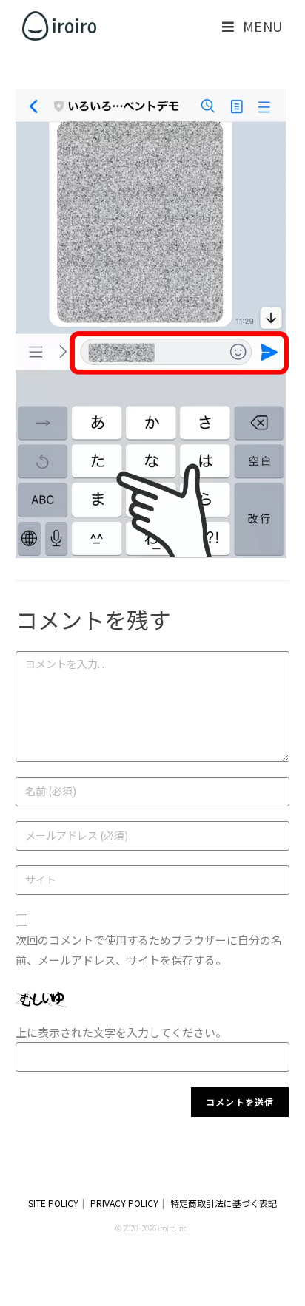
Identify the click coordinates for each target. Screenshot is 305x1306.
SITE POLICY (53, 1203)
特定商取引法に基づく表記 (223, 1203)
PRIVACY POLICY (124, 1203)
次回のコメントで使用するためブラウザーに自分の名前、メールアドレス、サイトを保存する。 (149, 949)
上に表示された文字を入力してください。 (121, 1032)
